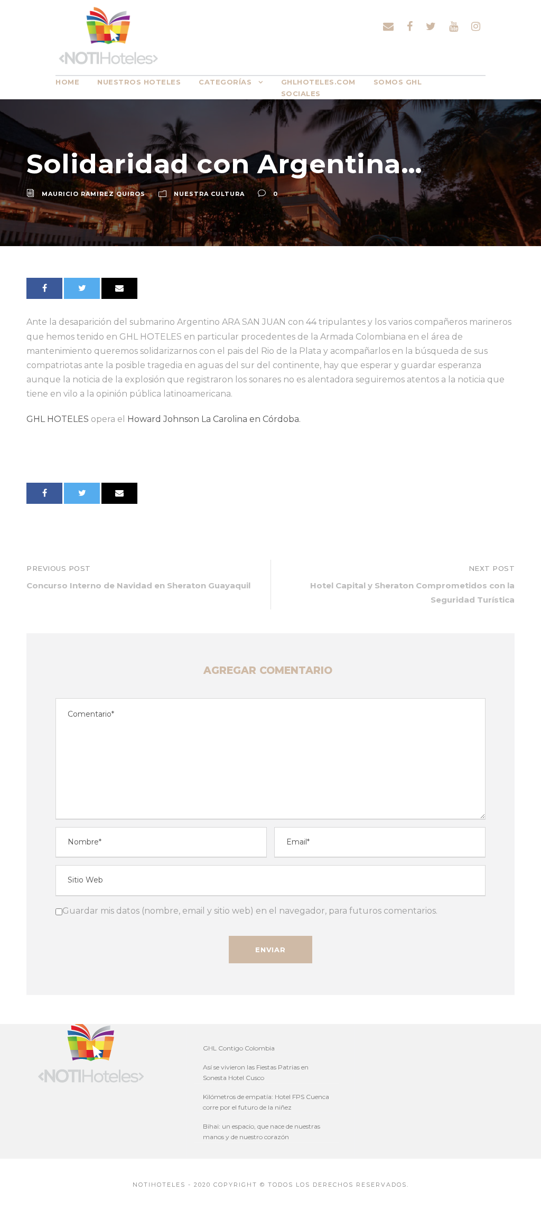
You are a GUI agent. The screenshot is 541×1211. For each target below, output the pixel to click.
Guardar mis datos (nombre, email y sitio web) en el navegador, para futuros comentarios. (249, 911)
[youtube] (453, 26)
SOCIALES (301, 93)
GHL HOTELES (58, 419)
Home (67, 82)
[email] (388, 26)
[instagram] (475, 26)
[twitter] (431, 26)
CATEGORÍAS (225, 82)
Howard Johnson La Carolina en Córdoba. (213, 419)
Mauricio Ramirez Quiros (93, 194)
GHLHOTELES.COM (318, 82)
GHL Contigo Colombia (239, 1048)
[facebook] (410, 26)
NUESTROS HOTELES (139, 82)
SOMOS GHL (398, 82)
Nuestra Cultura (209, 194)
